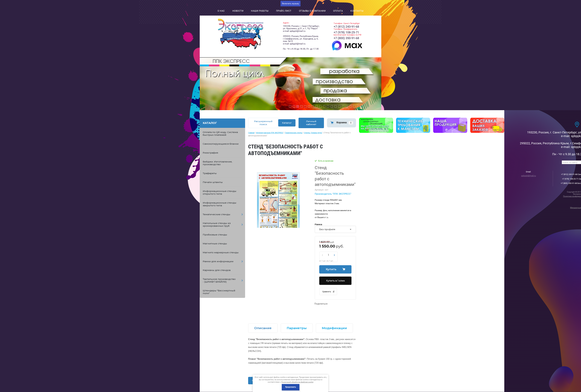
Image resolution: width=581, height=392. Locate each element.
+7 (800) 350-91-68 (346, 38)
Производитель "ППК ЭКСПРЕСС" (333, 194)
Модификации (334, 328)
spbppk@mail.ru (528, 175)
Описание (263, 328)
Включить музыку (290, 3)
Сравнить (326, 291)
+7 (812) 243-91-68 (346, 26)
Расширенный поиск (263, 123)
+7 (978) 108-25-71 (346, 32)
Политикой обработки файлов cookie (297, 382)
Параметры (297, 328)
